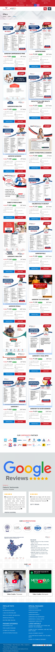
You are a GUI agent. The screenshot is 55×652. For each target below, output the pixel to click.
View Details (9, 68)
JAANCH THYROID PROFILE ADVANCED (40, 153)
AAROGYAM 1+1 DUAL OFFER (40, 356)
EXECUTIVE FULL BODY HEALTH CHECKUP (40, 102)
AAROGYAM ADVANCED (14, 156)
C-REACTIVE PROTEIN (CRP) (9, 613)
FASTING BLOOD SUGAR (8, 610)
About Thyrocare (16, 644)
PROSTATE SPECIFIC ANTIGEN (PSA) (11, 615)
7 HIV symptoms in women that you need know (40, 636)
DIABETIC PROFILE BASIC (14, 202)
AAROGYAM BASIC (40, 51)
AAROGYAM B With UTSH (15, 106)
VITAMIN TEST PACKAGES (9, 630)
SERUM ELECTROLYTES (8, 617)
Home (4, 16)
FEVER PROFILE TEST (8, 625)
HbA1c (4, 608)
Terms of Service (6, 647)
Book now (20, 68)
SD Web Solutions (15, 651)
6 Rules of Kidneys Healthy (36, 633)
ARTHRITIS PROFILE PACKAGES (10, 633)
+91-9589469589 (20, 5)
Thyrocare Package (7, 644)
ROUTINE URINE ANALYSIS (9, 620)
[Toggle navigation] (45, 8)
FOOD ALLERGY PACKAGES (9, 628)
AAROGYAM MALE (40, 253)
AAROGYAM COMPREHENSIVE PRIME (14, 53)
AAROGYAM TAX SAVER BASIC (40, 299)
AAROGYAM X (14, 406)
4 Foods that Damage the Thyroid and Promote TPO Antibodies (39, 626)
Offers (9, 16)
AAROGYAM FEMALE (14, 306)
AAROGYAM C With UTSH (15, 256)
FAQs (22, 644)
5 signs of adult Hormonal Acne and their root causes (40, 630)
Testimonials (14, 647)
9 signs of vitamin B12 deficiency (37, 639)
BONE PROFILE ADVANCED (14, 359)
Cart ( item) (30, 5)
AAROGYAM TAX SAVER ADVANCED (40, 408)
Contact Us (27, 644)
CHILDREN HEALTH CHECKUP (40, 203)
